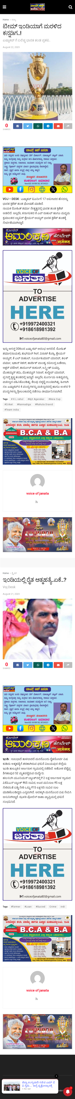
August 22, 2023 (11, 47)
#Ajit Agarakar (36, 399)
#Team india (12, 409)
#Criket (9, 404)
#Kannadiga (24, 404)
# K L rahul (17, 399)
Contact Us (24, 1083)
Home (6, 19)
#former (15, 906)
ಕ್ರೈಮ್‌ (14, 573)
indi (63, 906)
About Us (8, 1083)
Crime (53, 906)
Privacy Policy (43, 1083)
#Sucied (40, 906)
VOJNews (16, 1090)
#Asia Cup (54, 399)
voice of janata (37, 493)
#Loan (28, 906)
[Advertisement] (37, 137)
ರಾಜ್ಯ (14, 19)
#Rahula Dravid (44, 404)
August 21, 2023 (11, 594)
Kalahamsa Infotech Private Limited (53, 1090)
